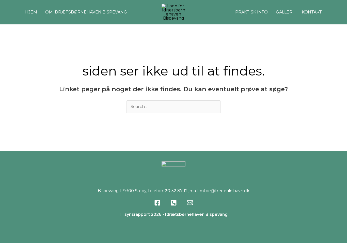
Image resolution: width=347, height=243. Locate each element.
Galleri (285, 12)
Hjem (31, 12)
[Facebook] (157, 202)
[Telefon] (173, 202)
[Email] (190, 202)
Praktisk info (251, 12)
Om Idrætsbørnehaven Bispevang (86, 12)
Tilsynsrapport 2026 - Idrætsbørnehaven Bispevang (173, 214)
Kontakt (312, 12)
